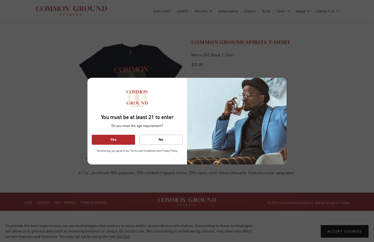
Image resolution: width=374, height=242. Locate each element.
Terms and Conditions (143, 150)
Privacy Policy (169, 150)
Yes (113, 139)
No (161, 139)
